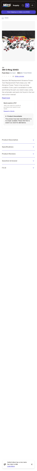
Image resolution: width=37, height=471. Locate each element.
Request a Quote (9, 111)
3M (3, 67)
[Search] (22, 5)
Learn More (11, 466)
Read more (6, 98)
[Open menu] (32, 5)
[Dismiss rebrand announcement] (31, 464)
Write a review (19, 76)
